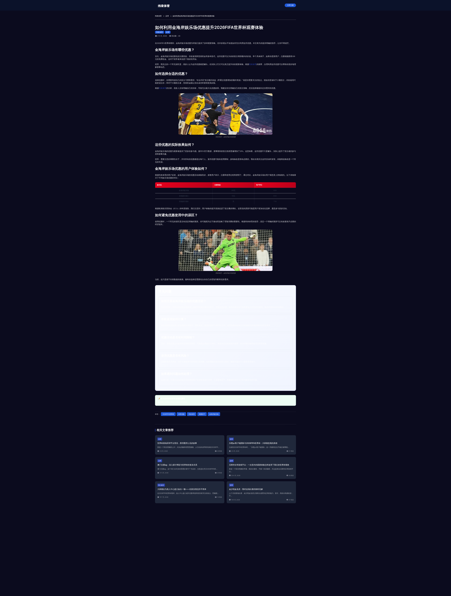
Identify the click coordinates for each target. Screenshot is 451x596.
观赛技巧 (202, 414)
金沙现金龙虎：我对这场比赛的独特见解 (246, 489)
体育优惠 (181, 414)
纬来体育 (159, 32)
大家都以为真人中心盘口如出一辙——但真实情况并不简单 (181, 489)
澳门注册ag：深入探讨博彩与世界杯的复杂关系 (177, 465)
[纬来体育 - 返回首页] (164, 5)
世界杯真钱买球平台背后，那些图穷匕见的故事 (177, 443)
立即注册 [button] (290, 5)
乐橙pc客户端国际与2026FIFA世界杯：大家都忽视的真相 (253, 443)
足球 (167, 32)
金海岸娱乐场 (213, 414)
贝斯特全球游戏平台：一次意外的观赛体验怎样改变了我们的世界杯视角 (259, 465)
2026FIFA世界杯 (168, 414)
